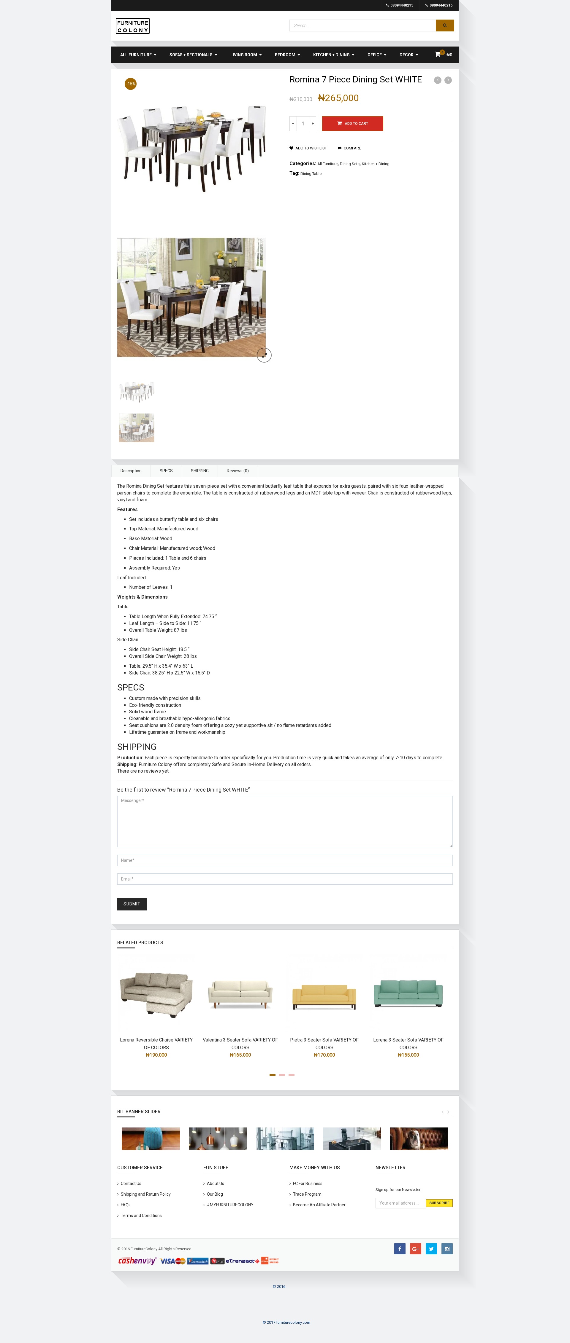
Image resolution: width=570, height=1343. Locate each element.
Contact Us (131, 1183)
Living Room (243, 54)
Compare (352, 148)
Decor (407, 54)
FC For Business (307, 1183)
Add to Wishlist (311, 148)
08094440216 (441, 5)
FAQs (126, 1204)
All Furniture (136, 54)
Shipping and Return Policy (146, 1194)
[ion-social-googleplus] (415, 1248)
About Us (215, 1183)
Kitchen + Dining (331, 54)
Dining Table (311, 173)
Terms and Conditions (141, 1215)
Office (375, 54)
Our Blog (215, 1194)
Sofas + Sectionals (191, 54)
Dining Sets (350, 164)
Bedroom (285, 54)
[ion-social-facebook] (400, 1248)
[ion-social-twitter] (431, 1248)
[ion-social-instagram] (447, 1248)
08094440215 (401, 5)
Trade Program (307, 1194)
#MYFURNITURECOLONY (230, 1204)
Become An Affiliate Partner (319, 1204)
